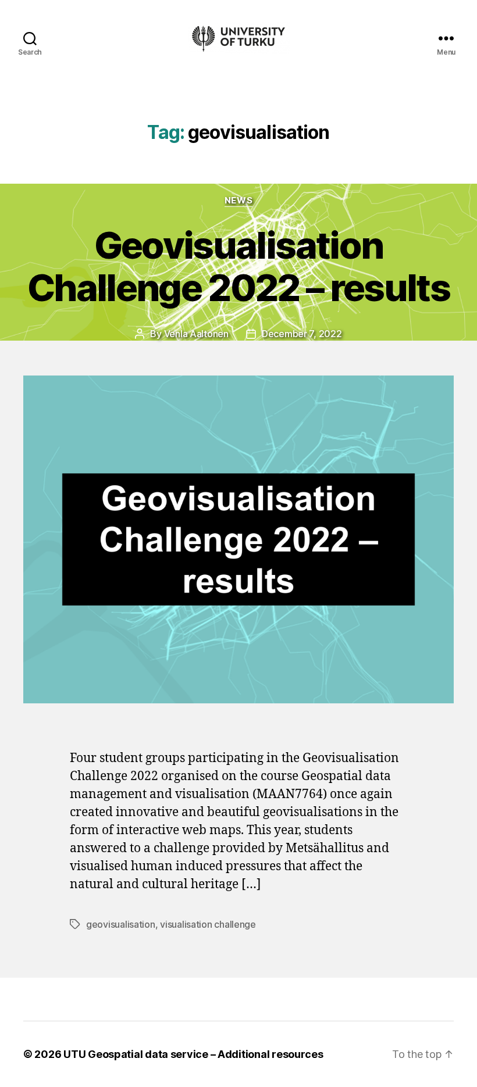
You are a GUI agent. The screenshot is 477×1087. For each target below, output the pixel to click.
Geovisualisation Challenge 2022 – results (238, 266)
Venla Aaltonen (196, 333)
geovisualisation (120, 924)
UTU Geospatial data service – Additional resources (193, 1054)
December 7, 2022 (302, 333)
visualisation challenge (208, 924)
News (238, 200)
